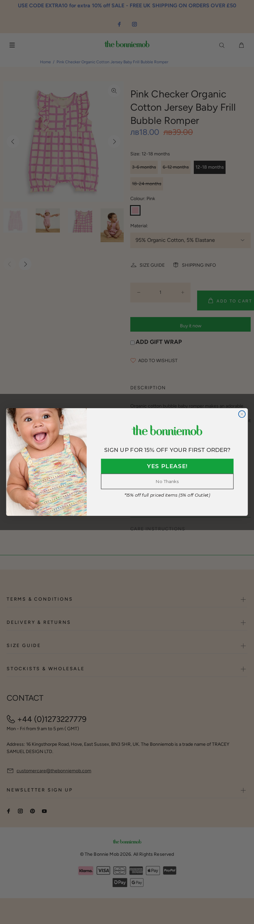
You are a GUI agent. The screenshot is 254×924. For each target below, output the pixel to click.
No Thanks (167, 481)
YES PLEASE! (167, 466)
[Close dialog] (241, 414)
